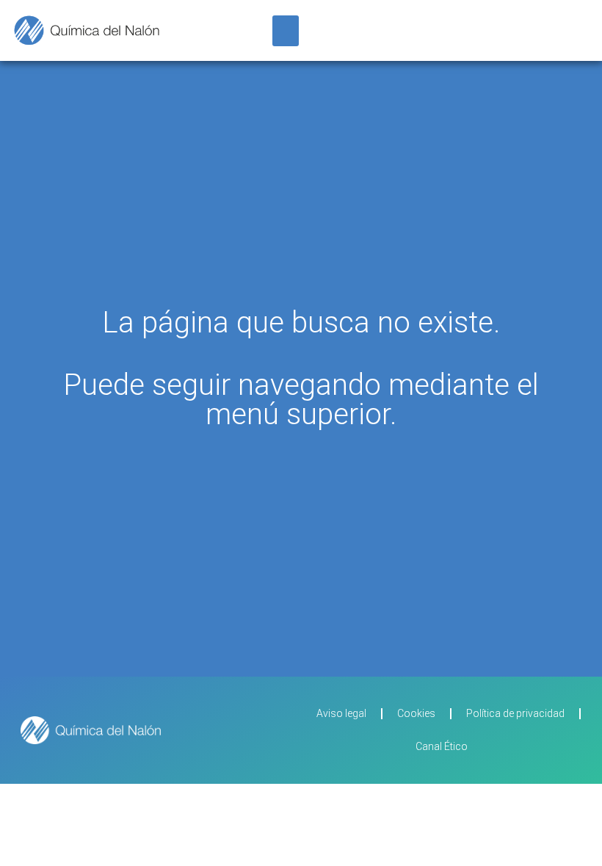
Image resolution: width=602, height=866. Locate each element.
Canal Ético (442, 746)
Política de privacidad (515, 713)
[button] (285, 30)
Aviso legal (341, 713)
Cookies (416, 713)
